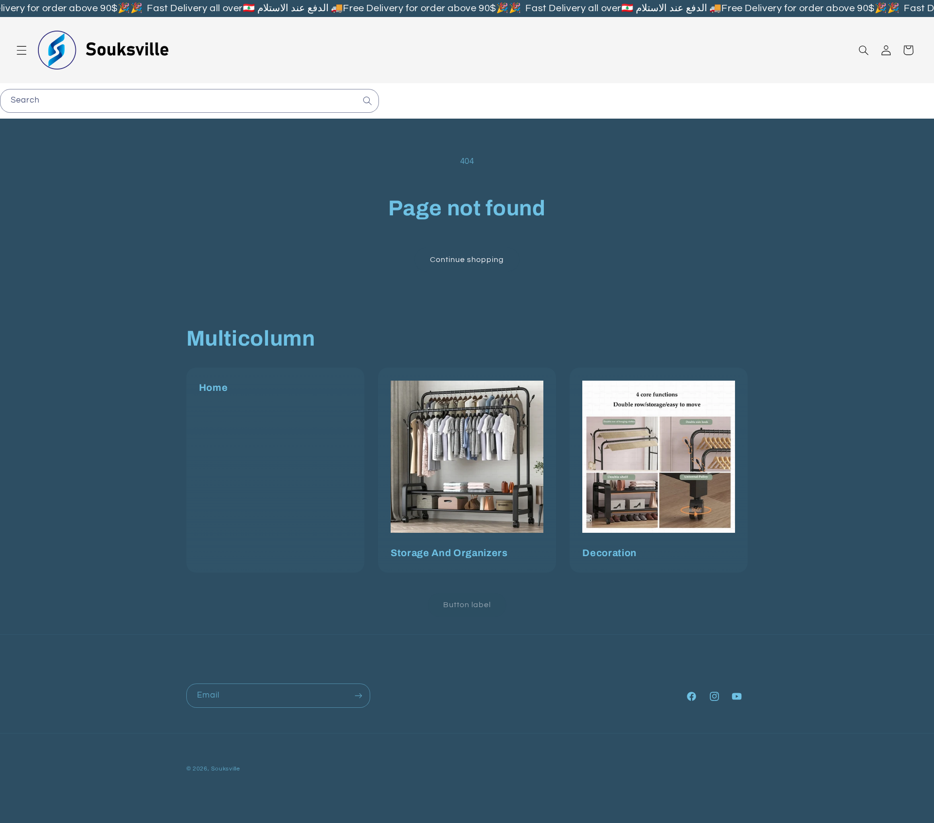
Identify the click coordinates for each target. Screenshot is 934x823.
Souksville (225, 768)
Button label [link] (467, 605)
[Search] (367, 100)
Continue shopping (467, 259)
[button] (21, 50)
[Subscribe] (358, 695)
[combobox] (189, 100)
